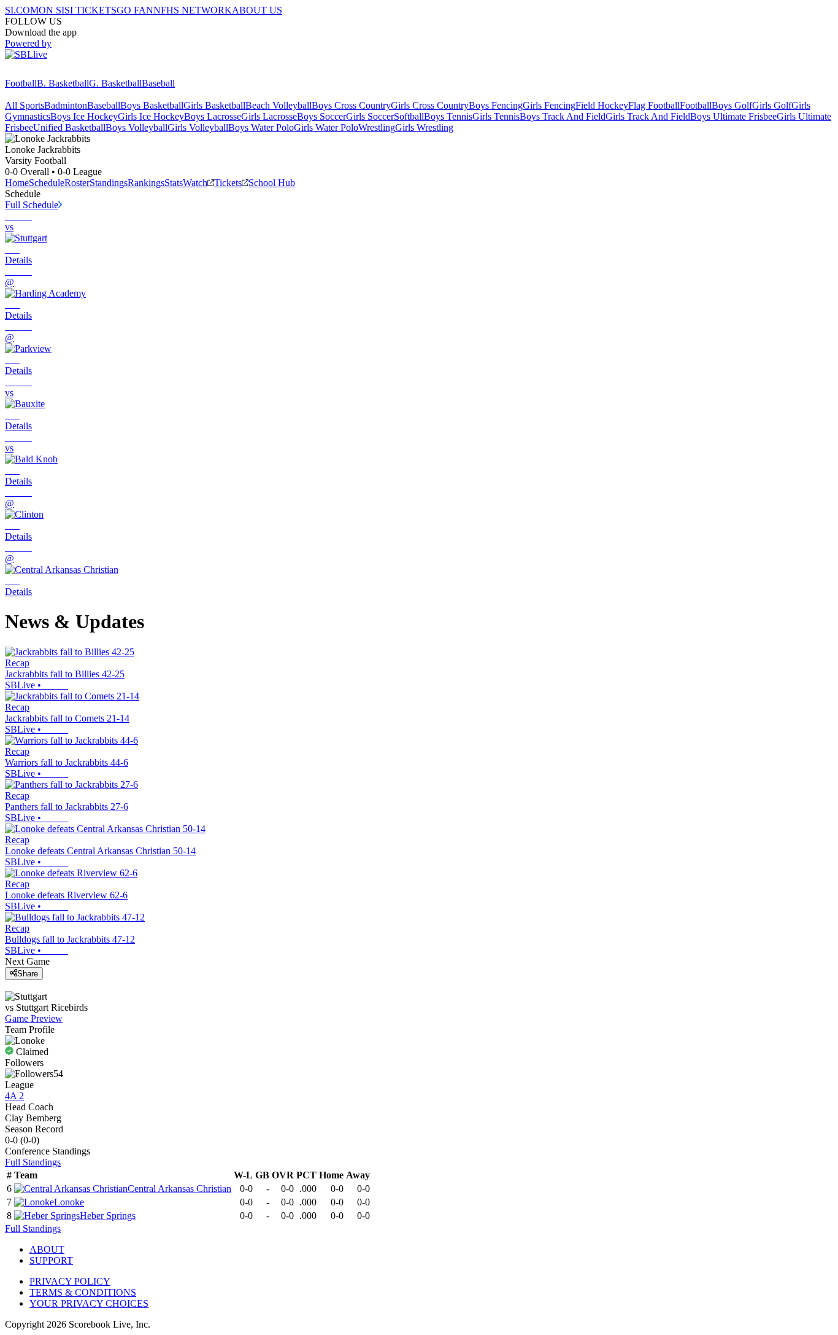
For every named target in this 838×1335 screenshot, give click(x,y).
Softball (409, 116)
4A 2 (14, 1096)
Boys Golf (732, 105)
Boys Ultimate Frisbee (733, 116)
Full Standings (33, 1162)
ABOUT (46, 1249)
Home (17, 182)
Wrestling (376, 127)
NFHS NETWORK (192, 10)
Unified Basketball (69, 127)
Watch (195, 182)
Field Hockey (601, 105)
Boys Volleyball (136, 127)
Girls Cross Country (430, 105)
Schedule (46, 182)
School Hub (271, 182)
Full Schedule (31, 205)
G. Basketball (115, 83)
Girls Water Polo (326, 127)
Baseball (158, 83)
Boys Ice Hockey (84, 116)
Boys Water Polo (261, 127)
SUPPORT (51, 1260)
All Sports (24, 105)
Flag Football (654, 105)
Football (21, 83)
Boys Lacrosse (212, 116)
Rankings (146, 182)
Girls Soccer (370, 116)
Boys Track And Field (562, 116)
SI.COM (22, 10)
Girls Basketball (214, 105)
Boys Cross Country (351, 105)
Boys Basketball (151, 105)
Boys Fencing (496, 105)
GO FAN (135, 10)
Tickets (228, 182)
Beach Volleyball (278, 105)
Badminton (65, 105)
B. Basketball (63, 83)
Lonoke (69, 1202)
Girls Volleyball (197, 127)
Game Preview (34, 1018)
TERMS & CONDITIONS (82, 1292)
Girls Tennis (496, 116)
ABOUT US (257, 10)
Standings (109, 182)
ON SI (51, 10)
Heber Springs (108, 1215)
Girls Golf (771, 105)
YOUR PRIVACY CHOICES (88, 1303)
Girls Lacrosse (269, 116)
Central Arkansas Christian (179, 1188)
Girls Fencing (549, 105)
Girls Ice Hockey (151, 116)
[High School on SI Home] (52, 72)
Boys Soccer (321, 116)
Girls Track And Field (647, 116)
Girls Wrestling (424, 127)
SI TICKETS (90, 10)
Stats (173, 182)
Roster (77, 182)
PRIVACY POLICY (69, 1281)
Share (27, 973)
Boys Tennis (448, 116)
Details (18, 260)
